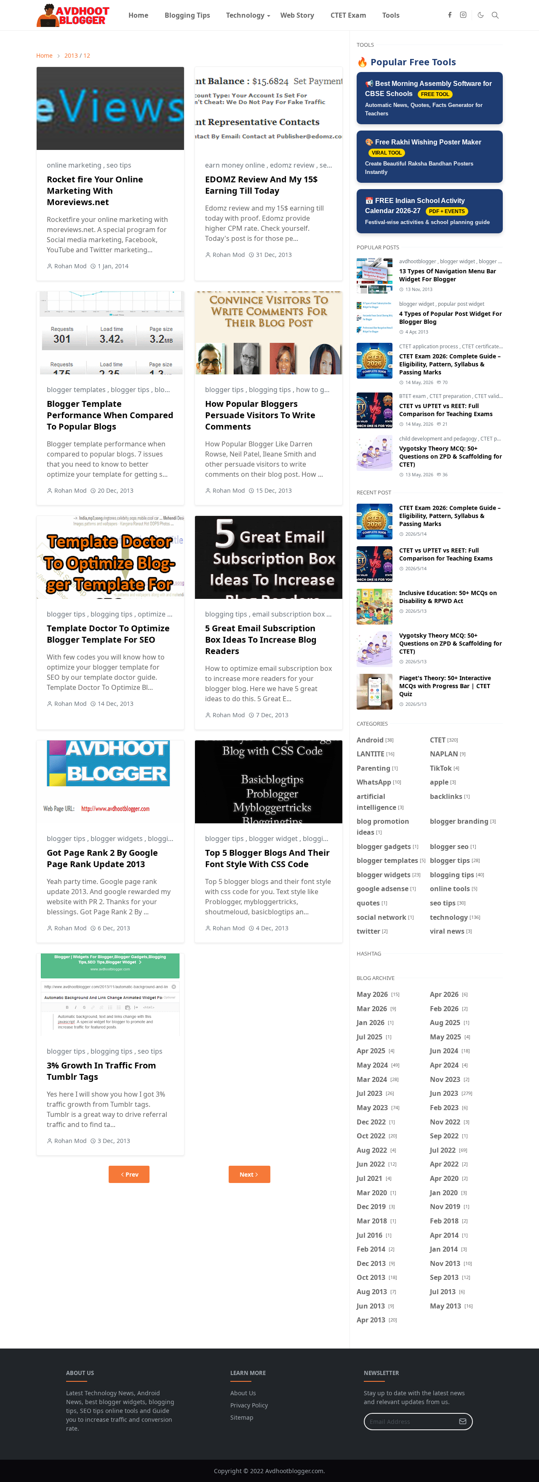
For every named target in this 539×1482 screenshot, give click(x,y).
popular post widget (461, 303)
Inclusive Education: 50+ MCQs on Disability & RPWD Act (448, 597)
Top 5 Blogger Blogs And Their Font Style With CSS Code (267, 858)
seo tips (119, 165)
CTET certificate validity (490, 346)
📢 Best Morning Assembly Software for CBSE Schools (428, 98)
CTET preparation (451, 396)
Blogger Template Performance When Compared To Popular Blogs (110, 415)
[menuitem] (138, 15)
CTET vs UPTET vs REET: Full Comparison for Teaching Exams (446, 410)
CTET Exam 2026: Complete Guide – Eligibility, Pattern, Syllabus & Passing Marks (450, 364)
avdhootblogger (418, 261)
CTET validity (489, 396)
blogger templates (77, 389)
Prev (132, 1174)
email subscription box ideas (298, 614)
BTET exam (413, 396)
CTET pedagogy (499, 438)
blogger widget (274, 838)
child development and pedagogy (438, 438)
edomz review (293, 165)
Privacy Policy (249, 1405)
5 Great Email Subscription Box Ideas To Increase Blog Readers (261, 639)
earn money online (236, 165)
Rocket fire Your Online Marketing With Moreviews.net (95, 191)
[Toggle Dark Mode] (481, 15)
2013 (71, 55)
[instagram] (463, 15)
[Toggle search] (495, 15)
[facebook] (449, 15)
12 (86, 55)
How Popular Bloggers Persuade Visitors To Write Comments (260, 415)
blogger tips (131, 389)
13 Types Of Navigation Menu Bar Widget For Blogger (447, 275)
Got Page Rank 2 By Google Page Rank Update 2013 (102, 858)
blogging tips (271, 389)
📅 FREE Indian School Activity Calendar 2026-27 (427, 211)
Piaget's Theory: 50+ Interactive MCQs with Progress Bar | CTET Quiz (445, 686)
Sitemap (241, 1417)
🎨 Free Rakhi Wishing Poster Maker (423, 157)
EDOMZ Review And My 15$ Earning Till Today (261, 185)
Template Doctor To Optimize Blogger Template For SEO (108, 633)
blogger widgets (117, 838)
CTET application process (429, 346)
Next (246, 1174)
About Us (243, 1393)
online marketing (75, 165)
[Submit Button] (463, 1421)
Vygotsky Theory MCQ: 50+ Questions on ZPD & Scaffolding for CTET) (450, 456)
